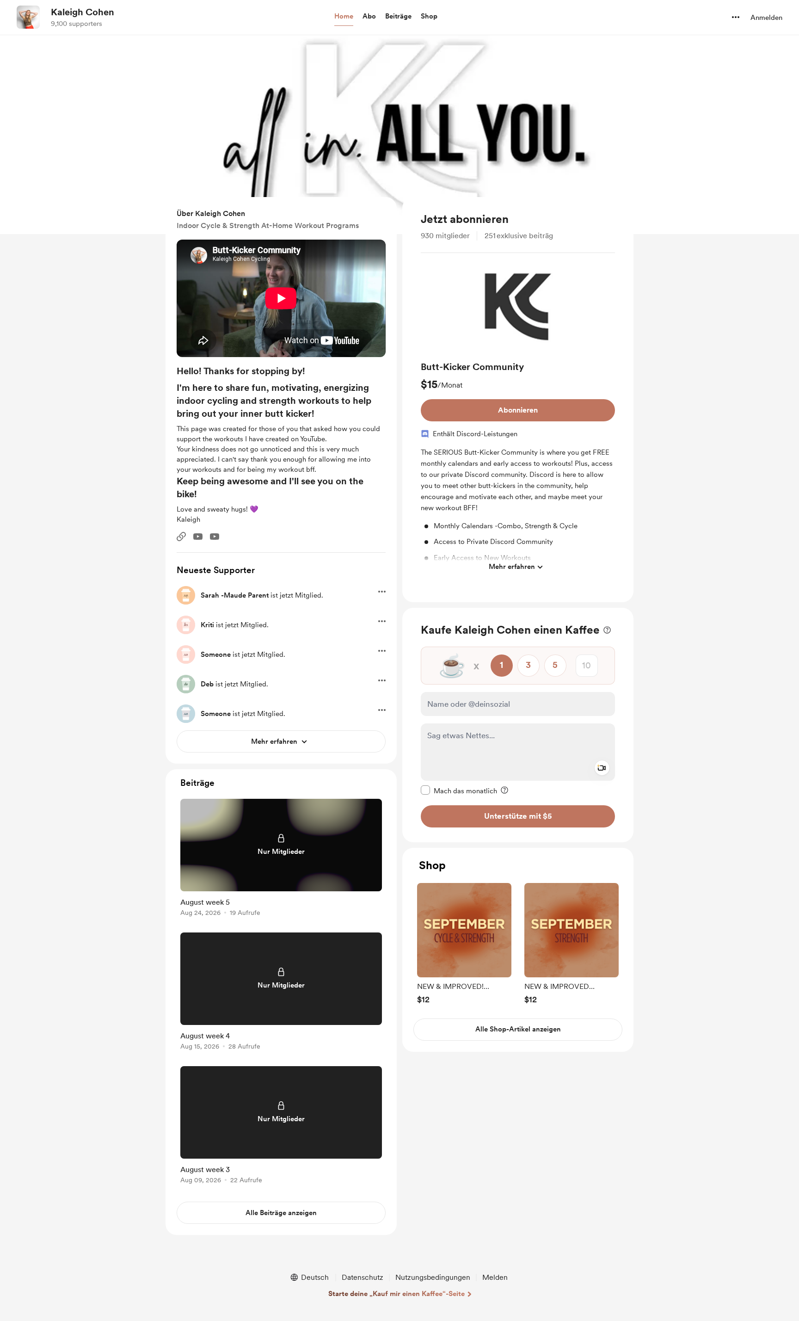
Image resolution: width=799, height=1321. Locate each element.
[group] (518, 418)
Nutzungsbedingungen (432, 1277)
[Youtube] (198, 536)
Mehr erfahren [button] (512, 566)
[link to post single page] (281, 859)
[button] (343, 16)
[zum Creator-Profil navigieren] (28, 17)
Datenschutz (362, 1277)
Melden (495, 1277)
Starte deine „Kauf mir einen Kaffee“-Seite (396, 1294)
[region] (517, 399)
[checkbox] (459, 790)
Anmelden (766, 17)
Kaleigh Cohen (82, 12)
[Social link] (181, 536)
